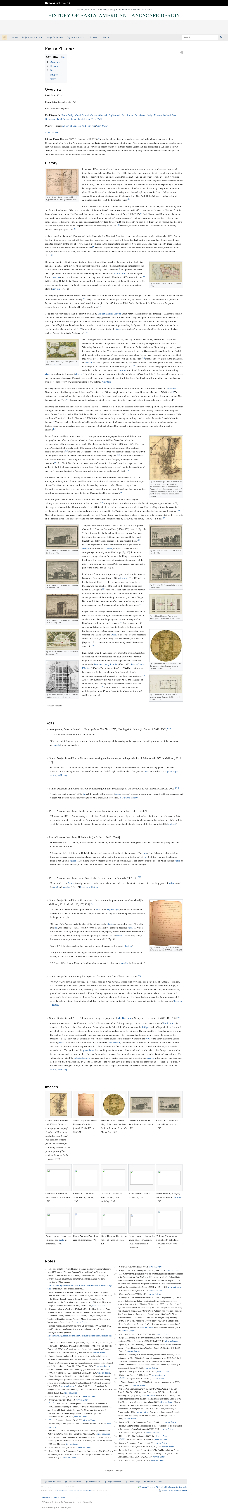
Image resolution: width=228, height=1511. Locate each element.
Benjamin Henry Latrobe (109, 313)
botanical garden (82, 1057)
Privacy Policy (59, 1498)
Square (66, 118)
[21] (118, 455)
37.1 (123, 1439)
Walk (99, 118)
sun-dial (124, 963)
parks (61, 1239)
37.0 (120, 1439)
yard (114, 634)
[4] (141, 213)
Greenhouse (140, 115)
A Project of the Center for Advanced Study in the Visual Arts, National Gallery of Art (114, 9)
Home (15, 37)
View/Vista (91, 118)
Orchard (167, 115)
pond (55, 887)
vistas (47, 374)
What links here (54, 1482)
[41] (178, 1017)
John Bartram (120, 273)
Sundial (81, 118)
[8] (52, 255)
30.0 (120, 1378)
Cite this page (134, 1482)
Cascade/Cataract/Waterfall (95, 115)
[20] (66, 451)
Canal (78, 115)
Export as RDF (52, 132)
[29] (103, 589)
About (106, 37)
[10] (143, 277)
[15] (172, 391)
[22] (55, 462)
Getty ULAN (102, 125)
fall (84, 793)
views (61, 1042)
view (147, 771)
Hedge (150, 115)
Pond (59, 118)
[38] (139, 877)
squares (108, 548)
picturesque (172, 771)
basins (111, 923)
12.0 (50, 1420)
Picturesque (50, 118)
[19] (54, 429)
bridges (145, 1027)
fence (118, 329)
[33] (102, 687)
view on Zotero (98, 1305)
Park (174, 115)
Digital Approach (75, 37)
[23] (127, 470)
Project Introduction (32, 37)
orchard (172, 823)
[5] (119, 225)
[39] (91, 904)
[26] (178, 510)
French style (127, 115)
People (119, 1470)
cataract (120, 935)
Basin (64, 115)
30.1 (123, 1378)
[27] (164, 518)
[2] (95, 184)
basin (130, 927)
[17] (174, 399)
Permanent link (94, 1482)
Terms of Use (46, 1498)
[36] (177, 788)
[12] (79, 328)
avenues (86, 548)
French (71, 883)
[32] (143, 675)
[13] (143, 358)
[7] (93, 247)
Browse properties (154, 1482)
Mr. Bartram (124, 1018)
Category (108, 1470)
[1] (98, 138)
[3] (129, 199)
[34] (169, 728)
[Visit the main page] (4, 37)
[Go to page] (221, 37)
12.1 (53, 1420)
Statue (73, 118)
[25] (102, 503)
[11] (84, 299)
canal (117, 793)
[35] (54, 761)
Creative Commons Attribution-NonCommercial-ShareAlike (74, 1491)
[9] (119, 269)
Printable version (74, 1482)
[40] (139, 976)
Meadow (158, 115)
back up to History (58, 775)
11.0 (50, 1403)
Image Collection (54, 37)
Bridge (71, 115)
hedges (128, 945)
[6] (74, 229)
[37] (148, 810)
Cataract (54, 364)
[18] (53, 421)
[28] (139, 540)
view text (55, 277)
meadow (66, 887)
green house (89, 1050)
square (73, 860)
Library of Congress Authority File (78, 125)
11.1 (53, 1403)
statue (177, 860)
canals (89, 362)
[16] (67, 399)
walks (171, 883)
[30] (140, 604)
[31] (93, 645)
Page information (114, 1482)
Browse (93, 37)
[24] (121, 492)
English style (115, 115)
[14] (134, 366)
